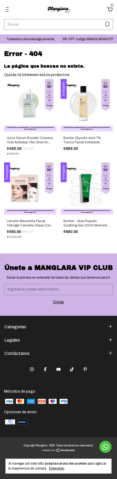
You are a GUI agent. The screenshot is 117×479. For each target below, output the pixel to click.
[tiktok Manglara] (72, 369)
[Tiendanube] (59, 451)
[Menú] (8, 10)
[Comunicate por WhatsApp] (105, 447)
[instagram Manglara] (32, 369)
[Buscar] (107, 24)
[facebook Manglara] (45, 369)
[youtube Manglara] (58, 369)
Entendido (56, 468)
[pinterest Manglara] (85, 369)
